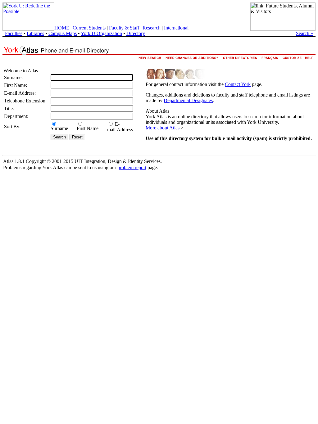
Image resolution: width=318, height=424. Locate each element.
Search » (304, 33)
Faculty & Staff (124, 27)
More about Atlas (162, 127)
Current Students (89, 27)
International (176, 27)
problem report (131, 167)
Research (152, 27)
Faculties (13, 33)
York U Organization (101, 33)
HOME (61, 27)
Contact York (238, 84)
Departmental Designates (188, 100)
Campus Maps (62, 33)
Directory (135, 33)
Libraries (35, 33)
